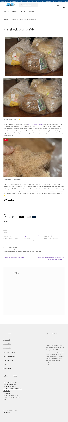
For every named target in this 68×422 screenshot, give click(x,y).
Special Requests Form (9, 356)
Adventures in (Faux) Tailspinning (14, 257)
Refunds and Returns (9, 352)
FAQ (4, 364)
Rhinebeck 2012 (7, 235)
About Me (14, 11)
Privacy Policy (7, 348)
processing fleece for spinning (14, 251)
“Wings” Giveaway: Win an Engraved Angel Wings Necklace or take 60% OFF (51, 258)
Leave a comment (28, 247)
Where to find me (8, 360)
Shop (4, 11)
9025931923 (6, 391)
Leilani (21, 247)
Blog (21, 11)
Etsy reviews (7, 368)
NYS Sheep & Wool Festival (35, 124)
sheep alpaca (31, 251)
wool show (38, 251)
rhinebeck (25, 251)
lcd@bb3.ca (6, 393)
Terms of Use (7, 344)
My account (31, 11)
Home (6, 19)
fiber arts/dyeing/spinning (16, 19)
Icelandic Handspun (48, 235)
